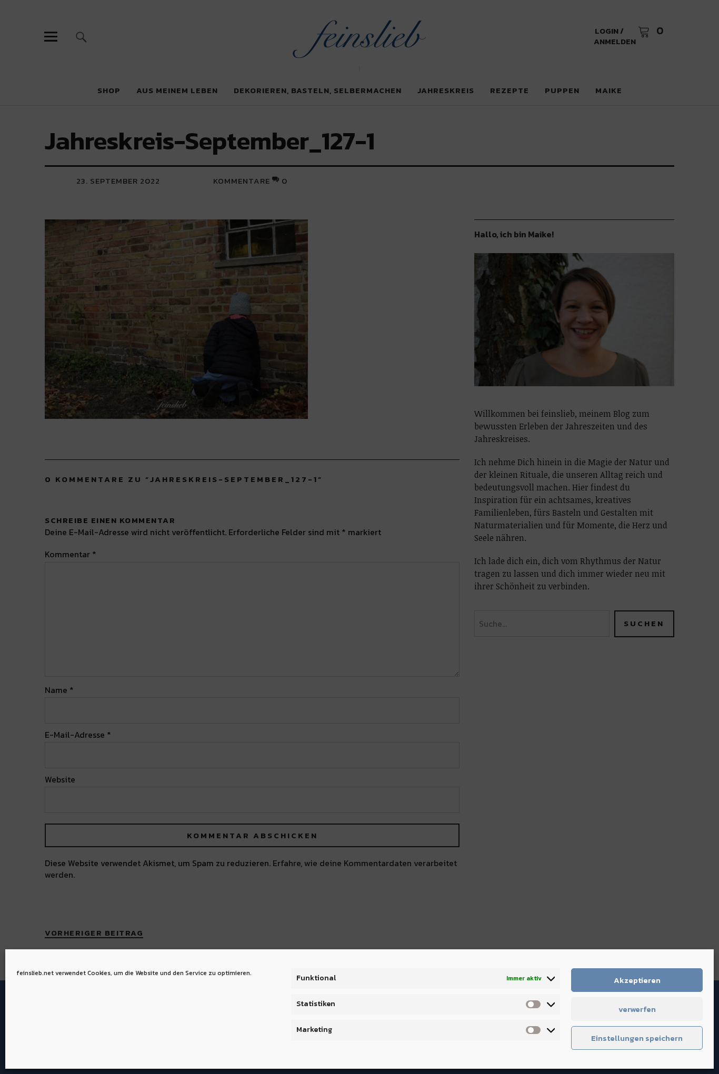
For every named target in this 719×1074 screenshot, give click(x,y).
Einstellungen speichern (637, 1038)
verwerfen (637, 1009)
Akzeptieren (637, 980)
